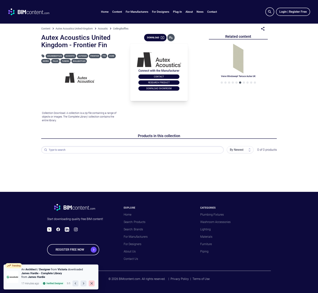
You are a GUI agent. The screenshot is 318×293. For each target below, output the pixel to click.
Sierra (46, 61)
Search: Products (134, 222)
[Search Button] (269, 11)
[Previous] (75, 283)
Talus (55, 61)
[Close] (92, 283)
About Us (130, 251)
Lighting (205, 229)
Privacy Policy (180, 279)
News (200, 11)
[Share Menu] (263, 29)
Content (117, 11)
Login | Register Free (293, 11)
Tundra (65, 61)
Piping (204, 251)
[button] (117, 11)
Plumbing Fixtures (212, 214)
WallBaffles (79, 61)
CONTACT (159, 76)
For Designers (160, 11)
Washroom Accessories (215, 222)
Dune (111, 56)
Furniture (206, 244)
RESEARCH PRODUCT (159, 82)
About (189, 11)
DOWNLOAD (153, 37)
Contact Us (131, 259)
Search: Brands (133, 229)
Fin (104, 56)
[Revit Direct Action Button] (171, 37)
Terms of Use (201, 279)
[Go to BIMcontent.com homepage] (32, 11)
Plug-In (177, 11)
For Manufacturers (137, 11)
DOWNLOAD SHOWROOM (159, 88)
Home (105, 11)
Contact (212, 11)
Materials (206, 236)
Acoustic (70, 56)
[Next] (83, 283)
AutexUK (82, 56)
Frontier (94, 56)
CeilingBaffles (54, 56)
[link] (51, 277)
